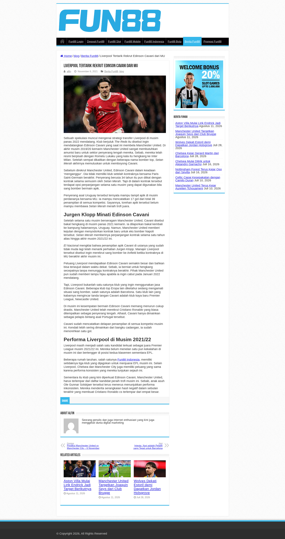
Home (67, 56)
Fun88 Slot (114, 41)
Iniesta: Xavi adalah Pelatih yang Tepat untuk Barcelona (148, 445)
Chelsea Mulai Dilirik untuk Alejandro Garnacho (192, 163)
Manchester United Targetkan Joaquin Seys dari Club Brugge (113, 487)
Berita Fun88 (192, 41)
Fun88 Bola (174, 41)
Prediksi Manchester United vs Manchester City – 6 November (83, 445)
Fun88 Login (76, 41)
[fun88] (110, 20)
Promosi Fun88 (213, 41)
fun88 (62, 41)
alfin (69, 71)
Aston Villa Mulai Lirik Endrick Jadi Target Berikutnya (77, 485)
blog (76, 56)
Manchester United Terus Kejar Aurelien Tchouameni (195, 187)
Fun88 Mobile (133, 41)
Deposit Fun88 (95, 41)
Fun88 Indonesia (154, 41)
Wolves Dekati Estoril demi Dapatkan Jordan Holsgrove (147, 487)
